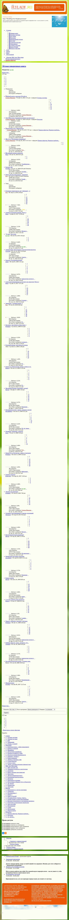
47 (28, 223)
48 (28, 225)
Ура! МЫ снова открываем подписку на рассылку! (20, 118)
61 (26, 203)
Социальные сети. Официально (14, 128)
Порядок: (42, 709)
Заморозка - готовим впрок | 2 (14, 303)
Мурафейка (8, 411)
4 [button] (5, 81)
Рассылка (39, 119)
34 (29, 632)
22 (28, 354)
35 (29, 633)
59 (26, 200)
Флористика (36, 893)
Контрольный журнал (56, 887)
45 (28, 220)
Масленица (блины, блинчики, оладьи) (16, 388)
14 (28, 396)
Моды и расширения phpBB (41, 900)
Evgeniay (24, 300)
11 (51, 106)
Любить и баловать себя (53, 891)
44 (28, 219)
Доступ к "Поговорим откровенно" (15, 139)
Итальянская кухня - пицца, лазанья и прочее (18, 410)
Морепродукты (9, 683)
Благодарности (37, 896)
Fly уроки (35, 887)
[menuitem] (13, 33)
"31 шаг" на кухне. (10, 234)
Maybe (7, 389)
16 (28, 399)
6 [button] (5, 84)
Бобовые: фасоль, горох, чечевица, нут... (17, 642)
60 (26, 202)
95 (28, 546)
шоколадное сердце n (28, 279)
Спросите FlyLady (45, 888)
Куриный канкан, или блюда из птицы (16, 345)
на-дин (12, 69)
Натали (24, 532)
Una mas (7, 251)
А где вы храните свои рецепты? (14, 599)
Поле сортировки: (22, 709)
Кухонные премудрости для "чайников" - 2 (17, 191)
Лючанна (8, 514)
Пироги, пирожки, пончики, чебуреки (16, 621)
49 (29, 590)
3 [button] (5, 80)
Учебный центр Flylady (12, 856)
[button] (5, 86)
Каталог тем (8, 167)
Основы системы (42, 98)
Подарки (45, 893)
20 (28, 351)
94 (28, 544)
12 (51, 107)
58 (26, 199)
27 (27, 294)
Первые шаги (45, 885)
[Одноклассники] (5, 833)
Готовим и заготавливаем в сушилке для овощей (19, 513)
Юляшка (7, 326)
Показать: (6, 709)
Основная (35, 885)
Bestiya (7, 368)
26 (27, 293)
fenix (6, 433)
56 (26, 311)
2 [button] (5, 78)
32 (29, 629)
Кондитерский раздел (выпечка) (14, 535)
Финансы (39, 891)
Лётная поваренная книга (14, 66)
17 (28, 400)
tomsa (23, 596)
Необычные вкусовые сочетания (14, 556)
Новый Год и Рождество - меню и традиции (18, 453)
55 (26, 310)
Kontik (23, 179)
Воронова (24, 407)
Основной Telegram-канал (14, 899)
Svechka (7, 168)
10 (51, 104)
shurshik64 (8, 558)
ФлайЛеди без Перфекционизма (15, 867)
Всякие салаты (9, 578)
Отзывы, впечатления (48, 894)
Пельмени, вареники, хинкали (14, 431)
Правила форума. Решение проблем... (49, 130)
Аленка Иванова (10, 98)
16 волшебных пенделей (13, 874)
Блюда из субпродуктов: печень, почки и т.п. (18, 366)
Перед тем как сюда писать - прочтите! (16, 174)
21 (28, 353)
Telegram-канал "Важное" (14, 900)
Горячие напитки (10, 474)
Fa (22, 322)
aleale (6, 261)
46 (28, 222)
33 (29, 630)
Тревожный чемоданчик (13, 859)
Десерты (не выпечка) (11, 491)
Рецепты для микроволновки (13, 260)
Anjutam (7, 644)
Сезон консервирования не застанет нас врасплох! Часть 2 (22, 282)
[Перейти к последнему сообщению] (32, 115)
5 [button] (5, 83)
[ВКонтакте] (3, 833)
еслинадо (24, 342)
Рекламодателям (50, 896)
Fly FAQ (34, 888)
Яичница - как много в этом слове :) (15, 325)
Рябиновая (25, 471)
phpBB (49, 897)
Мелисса (24, 231)
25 (27, 291)
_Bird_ (23, 209)
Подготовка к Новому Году (41, 890)
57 (26, 197)
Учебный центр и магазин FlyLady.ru (16, 96)
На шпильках (25, 553)
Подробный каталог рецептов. (14, 153)
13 (51, 109)
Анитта (24, 257)
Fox (23, 150)
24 (27, 290)
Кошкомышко (25, 680)
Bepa (6, 154)
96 (28, 547)
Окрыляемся (57, 888)
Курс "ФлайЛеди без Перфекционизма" (15, 18)
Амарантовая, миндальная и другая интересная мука (20, 249)
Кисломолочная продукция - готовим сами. (17, 661)
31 (29, 627)
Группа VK (8, 902)
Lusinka (24, 618)
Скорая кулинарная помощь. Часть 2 (15, 212)
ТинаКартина (25, 164)
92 (28, 541)
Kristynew (8, 476)
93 (28, 543)
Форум (59, 894)
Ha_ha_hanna (25, 428)
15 (28, 397)
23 (27, 288)
